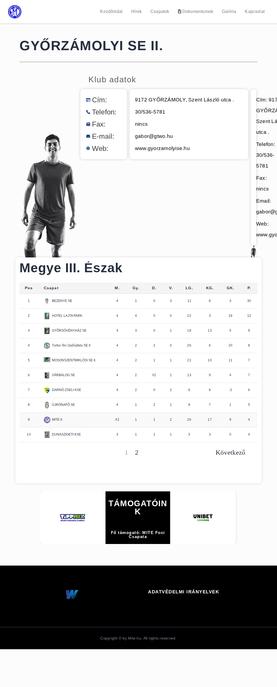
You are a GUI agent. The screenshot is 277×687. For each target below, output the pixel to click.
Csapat (51, 288)
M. (117, 288)
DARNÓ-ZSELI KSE (66, 390)
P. (249, 288)
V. (171, 288)
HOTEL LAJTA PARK (67, 316)
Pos (29, 288)
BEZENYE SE (62, 301)
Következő (230, 452)
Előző (40, 452)
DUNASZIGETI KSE (66, 434)
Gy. (136, 288)
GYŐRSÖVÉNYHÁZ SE (69, 330)
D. (154, 288)
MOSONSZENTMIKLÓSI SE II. (74, 360)
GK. (231, 288)
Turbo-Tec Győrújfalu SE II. (71, 345)
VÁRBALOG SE (63, 375)
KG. (210, 288)
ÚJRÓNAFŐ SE (63, 405)
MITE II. (57, 419)
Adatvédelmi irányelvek (183, 591)
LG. (189, 288)
